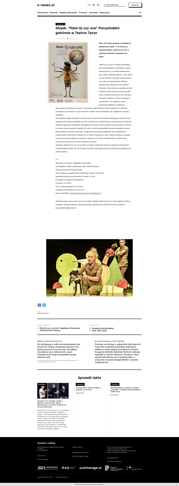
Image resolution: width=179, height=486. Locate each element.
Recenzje (54, 12)
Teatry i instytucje (94, 325)
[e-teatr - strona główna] (45, 6)
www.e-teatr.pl (41, 455)
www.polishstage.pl (42, 459)
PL (98, 5)
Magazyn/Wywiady (68, 12)
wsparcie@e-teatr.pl (112, 457)
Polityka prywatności (62, 477)
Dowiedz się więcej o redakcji (80, 456)
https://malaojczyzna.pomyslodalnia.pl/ (85, 193)
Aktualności (42, 12)
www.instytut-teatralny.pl (114, 461)
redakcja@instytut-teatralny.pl (80, 452)
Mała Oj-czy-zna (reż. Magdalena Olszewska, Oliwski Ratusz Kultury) (60, 329)
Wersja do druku (73, 39)
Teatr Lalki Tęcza (99, 330)
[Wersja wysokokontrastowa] (94, 5)
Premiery (83, 12)
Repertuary (105, 12)
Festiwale (93, 12)
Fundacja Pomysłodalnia (103, 328)
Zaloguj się (135, 5)
